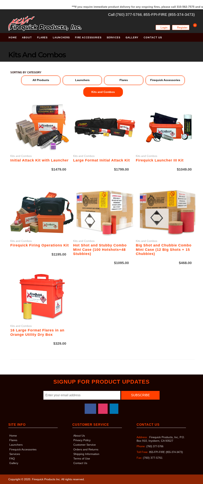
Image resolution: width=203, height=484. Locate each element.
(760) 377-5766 (154, 446)
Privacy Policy (82, 440)
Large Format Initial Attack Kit (101, 160)
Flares (42, 37)
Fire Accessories (88, 37)
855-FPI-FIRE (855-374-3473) (169, 14)
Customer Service (84, 444)
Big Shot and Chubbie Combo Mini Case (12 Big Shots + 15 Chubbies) (164, 249)
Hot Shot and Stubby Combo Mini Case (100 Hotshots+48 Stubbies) (100, 249)
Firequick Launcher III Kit (160, 160)
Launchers (61, 37)
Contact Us (153, 37)
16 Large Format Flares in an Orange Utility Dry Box (37, 332)
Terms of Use (81, 458)
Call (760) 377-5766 (125, 14)
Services (113, 37)
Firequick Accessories (22, 449)
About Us (79, 435)
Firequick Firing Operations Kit (39, 245)
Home (13, 37)
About (27, 37)
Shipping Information (86, 454)
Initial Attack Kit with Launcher (39, 160)
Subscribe (140, 395)
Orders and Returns (85, 449)
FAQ (12, 458)
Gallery (131, 37)
